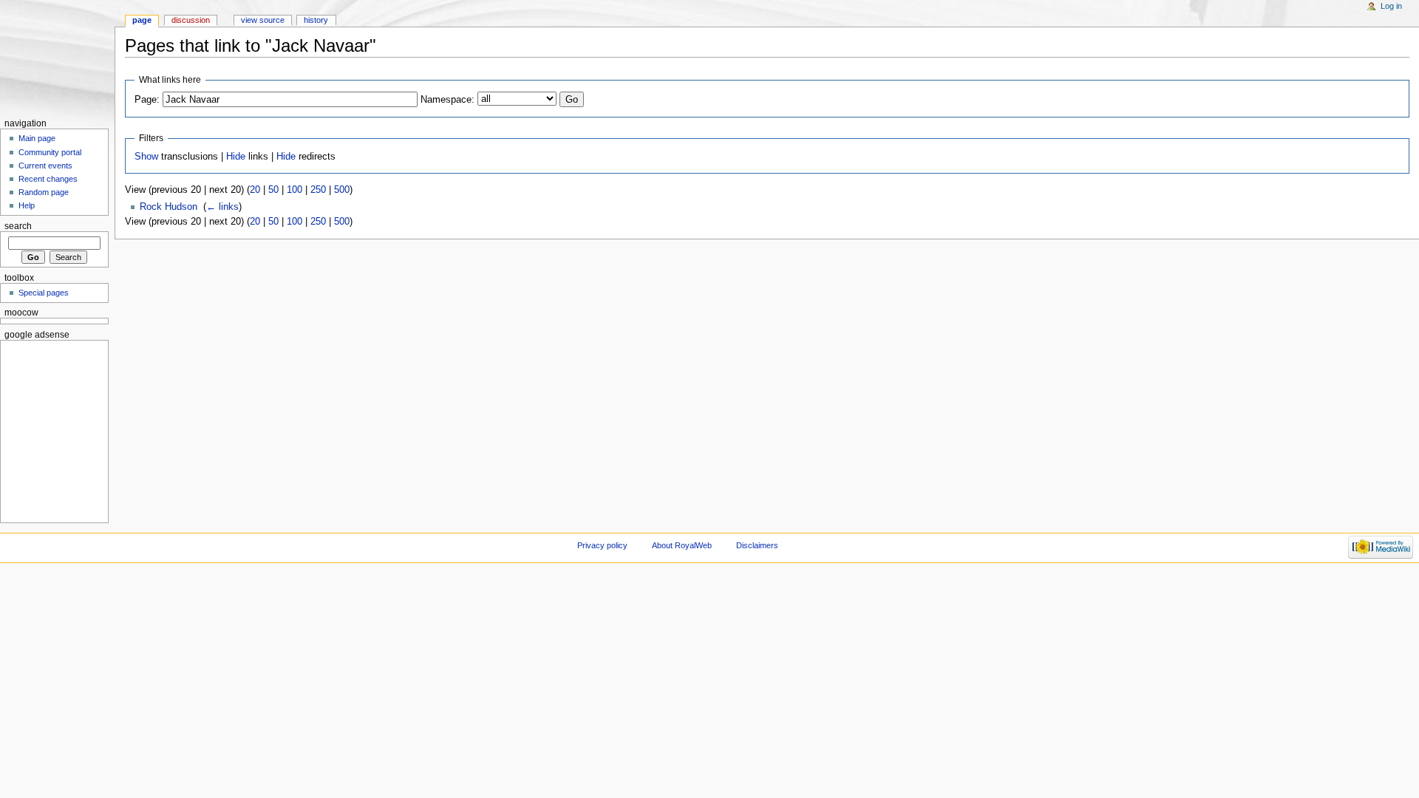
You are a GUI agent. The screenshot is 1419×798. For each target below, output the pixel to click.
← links (222, 207)
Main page (36, 138)
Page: (147, 100)
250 (318, 190)
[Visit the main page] (57, 57)
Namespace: (447, 100)
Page (142, 20)
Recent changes (48, 178)
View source (263, 20)
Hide (235, 156)
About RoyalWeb (682, 545)
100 (294, 190)
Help (26, 205)
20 (255, 190)
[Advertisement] (49, 429)
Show (146, 156)
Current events (45, 165)
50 (273, 190)
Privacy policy (602, 545)
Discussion (190, 20)
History (316, 20)
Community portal (49, 152)
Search (18, 226)
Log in (1391, 5)
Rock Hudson (168, 207)
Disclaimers (757, 545)
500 (342, 190)
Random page (43, 192)
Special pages (43, 292)
